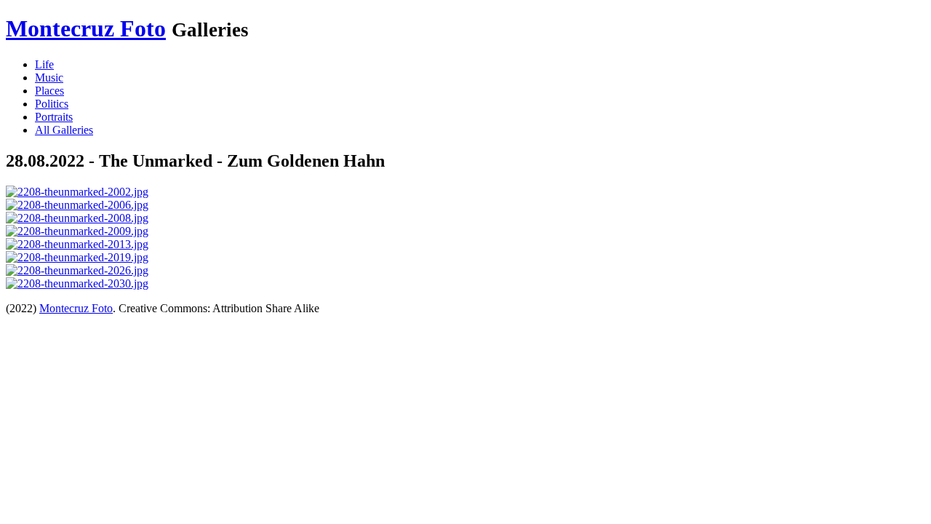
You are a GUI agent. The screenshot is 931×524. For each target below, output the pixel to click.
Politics (51, 104)
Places (49, 90)
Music (49, 77)
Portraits (54, 117)
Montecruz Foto (86, 28)
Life (44, 64)
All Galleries (64, 130)
